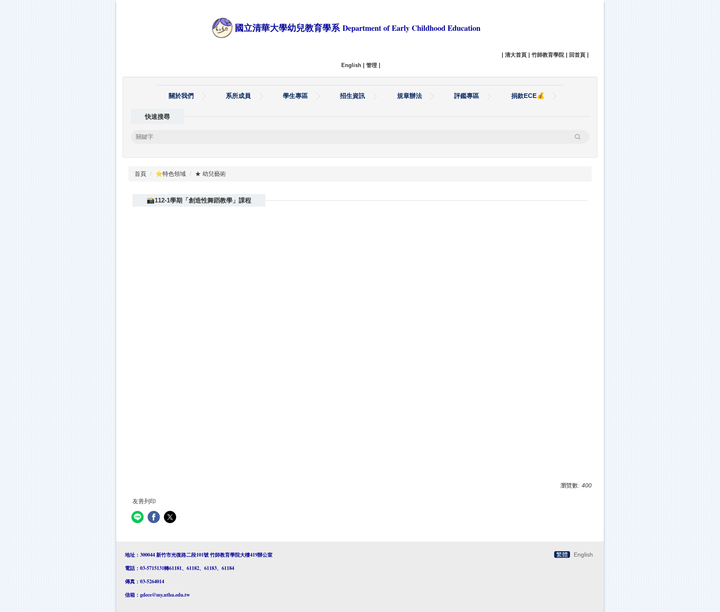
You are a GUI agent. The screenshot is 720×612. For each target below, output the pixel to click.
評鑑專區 (466, 95)
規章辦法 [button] (409, 95)
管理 (371, 65)
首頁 (140, 173)
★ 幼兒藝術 (210, 173)
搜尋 (577, 136)
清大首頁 (516, 55)
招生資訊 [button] (352, 95)
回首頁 (577, 55)
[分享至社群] (138, 518)
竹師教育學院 (548, 55)
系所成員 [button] (238, 95)
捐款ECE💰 (528, 95)
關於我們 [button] (181, 95)
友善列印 (144, 501)
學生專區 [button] (295, 95)
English (351, 65)
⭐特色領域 (170, 173)
